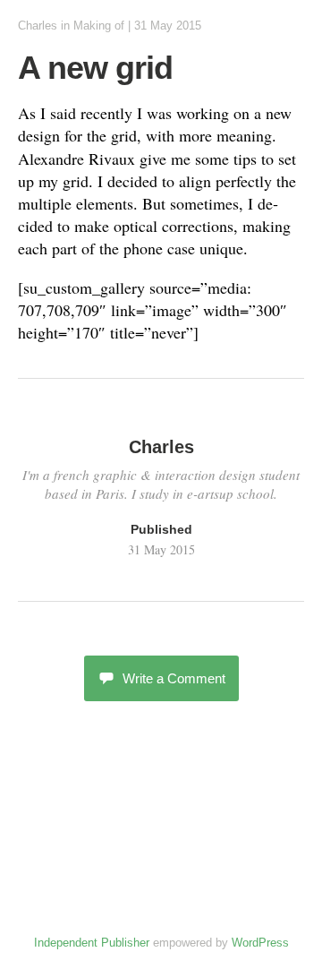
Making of (98, 25)
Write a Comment (174, 678)
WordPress (260, 942)
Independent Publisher (91, 942)
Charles (37, 25)
